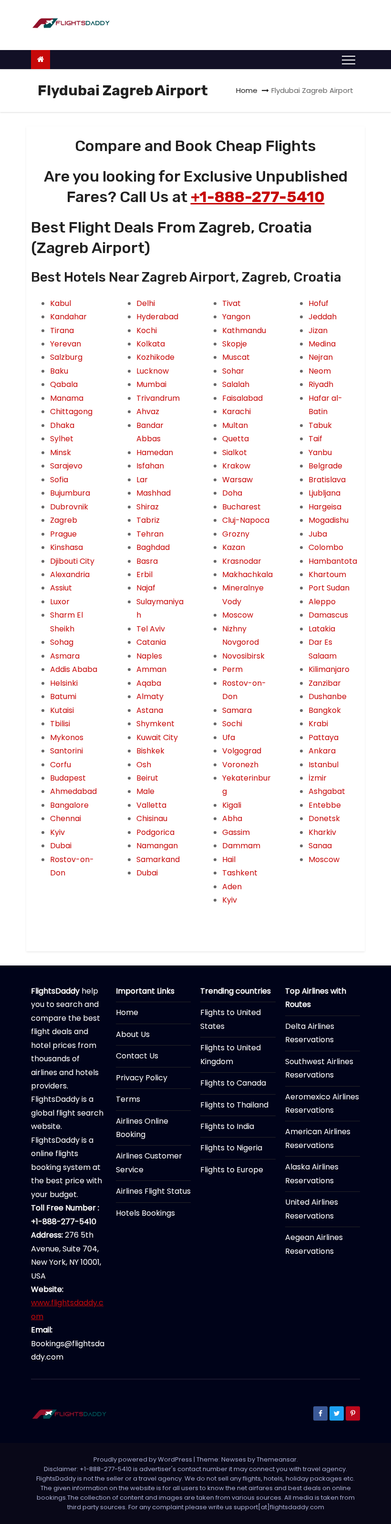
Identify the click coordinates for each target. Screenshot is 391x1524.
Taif (315, 438)
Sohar (233, 371)
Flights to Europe (231, 1169)
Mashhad (153, 493)
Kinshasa (66, 547)
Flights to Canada (233, 1082)
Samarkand (158, 859)
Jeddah (323, 316)
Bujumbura (70, 493)
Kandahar (68, 316)
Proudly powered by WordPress (143, 1459)
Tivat (231, 303)
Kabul (60, 303)
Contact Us (137, 1055)
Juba (318, 533)
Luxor (60, 601)
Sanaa (320, 845)
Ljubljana (324, 493)
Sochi (232, 723)
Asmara (65, 655)
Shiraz (147, 506)
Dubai (61, 845)
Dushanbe (328, 696)
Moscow (237, 615)
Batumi (63, 696)
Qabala (64, 384)
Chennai (65, 818)
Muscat (236, 357)
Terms (128, 1099)
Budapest (68, 777)
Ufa (228, 737)
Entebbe (325, 805)
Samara (237, 710)
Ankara (322, 750)
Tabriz (148, 520)
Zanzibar (325, 683)
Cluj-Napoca (245, 520)
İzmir (318, 777)
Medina (322, 343)
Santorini (66, 750)
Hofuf (319, 303)
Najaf (145, 587)
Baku (59, 371)
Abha (232, 818)
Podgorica (155, 832)
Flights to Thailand (234, 1104)
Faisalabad (242, 398)
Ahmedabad (73, 791)
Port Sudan (329, 587)
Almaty (150, 696)
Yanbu (320, 452)
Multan (235, 425)
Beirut (147, 777)
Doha (232, 493)
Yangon (236, 316)
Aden (232, 886)
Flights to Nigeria (231, 1147)
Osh (143, 764)
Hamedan (154, 452)
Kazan (233, 547)
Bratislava (327, 479)
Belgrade (325, 465)
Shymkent (155, 723)
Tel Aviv (150, 628)
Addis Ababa (73, 669)
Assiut (61, 587)
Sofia (59, 479)
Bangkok (325, 710)
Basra (147, 561)
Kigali (231, 805)
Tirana (62, 330)
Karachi (236, 411)
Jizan (318, 330)
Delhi (145, 303)
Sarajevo (66, 465)
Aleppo (322, 601)
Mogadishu (329, 520)
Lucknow (152, 371)
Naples (149, 655)
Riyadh (321, 384)
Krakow (236, 465)
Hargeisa (325, 506)
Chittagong (71, 411)
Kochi (146, 330)
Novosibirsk (243, 655)
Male (145, 791)
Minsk (60, 452)
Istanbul (324, 764)
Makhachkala (247, 574)
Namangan (157, 845)
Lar (142, 479)
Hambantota (333, 561)
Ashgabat (327, 791)
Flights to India (227, 1126)
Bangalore (69, 805)
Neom (320, 371)
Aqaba (148, 683)
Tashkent (239, 872)
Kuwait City (157, 737)
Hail (229, 859)
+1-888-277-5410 (258, 197)
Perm (232, 669)
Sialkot (234, 452)
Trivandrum (158, 398)
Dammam (241, 845)
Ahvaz (147, 411)
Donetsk (324, 818)
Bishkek (150, 750)
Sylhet (61, 438)
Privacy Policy (141, 1077)
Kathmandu (244, 330)
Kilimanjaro (329, 669)
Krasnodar (241, 561)
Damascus (328, 615)
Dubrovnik (69, 506)
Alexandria (70, 574)
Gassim (236, 832)
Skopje (234, 343)
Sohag (61, 642)
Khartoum (327, 574)
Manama (66, 398)
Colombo (326, 547)
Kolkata (150, 343)
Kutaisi (62, 710)
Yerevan (65, 343)
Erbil (144, 574)
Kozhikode (155, 357)
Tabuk (320, 425)
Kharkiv (322, 832)
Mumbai (151, 384)
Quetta (235, 438)
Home (246, 90)
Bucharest (241, 506)
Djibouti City (72, 561)
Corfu (60, 764)
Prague (63, 533)
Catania (151, 642)
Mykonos (66, 737)
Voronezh (240, 764)
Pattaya (324, 737)
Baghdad (153, 547)
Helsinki (64, 683)
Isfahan (150, 465)
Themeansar (277, 1459)
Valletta (151, 805)
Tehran (150, 533)
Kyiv (57, 832)
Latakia (322, 628)
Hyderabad (157, 316)
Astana (149, 710)
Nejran (321, 357)
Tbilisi (60, 723)
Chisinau (151, 818)
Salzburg (66, 357)
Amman (151, 669)
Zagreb (63, 520)
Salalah (235, 384)
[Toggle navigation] (348, 59)
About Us (133, 1034)
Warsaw (237, 479)
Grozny (235, 533)
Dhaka (62, 425)
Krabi (318, 723)
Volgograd (241, 750)
